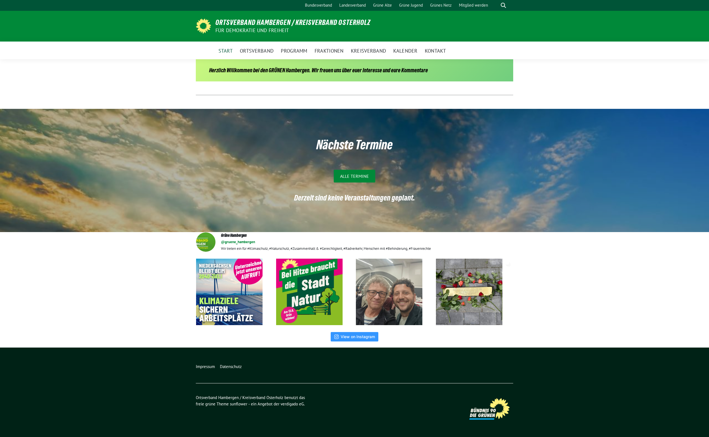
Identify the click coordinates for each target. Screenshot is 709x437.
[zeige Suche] (503, 5)
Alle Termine (354, 176)
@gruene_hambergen (238, 242)
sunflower (238, 404)
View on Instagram (358, 336)
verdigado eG (292, 404)
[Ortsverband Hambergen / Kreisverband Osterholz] (203, 25)
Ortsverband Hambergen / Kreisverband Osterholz (293, 22)
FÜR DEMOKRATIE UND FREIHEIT (252, 30)
